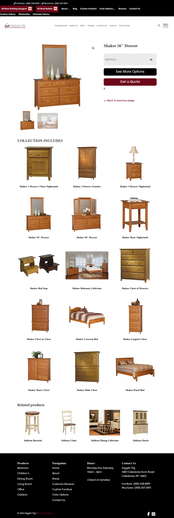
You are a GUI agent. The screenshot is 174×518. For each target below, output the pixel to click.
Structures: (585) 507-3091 (56, 4)
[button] (93, 48)
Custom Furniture (88, 9)
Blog (75, 9)
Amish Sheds (124, 26)
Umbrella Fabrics (41, 14)
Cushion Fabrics (8, 14)
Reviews (122, 9)
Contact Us (134, 9)
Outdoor (113, 26)
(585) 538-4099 (141, 484)
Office (82, 26)
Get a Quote (130, 82)
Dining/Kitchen (61, 26)
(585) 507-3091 (143, 488)
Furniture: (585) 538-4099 (28, 4)
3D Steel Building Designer (14, 9)
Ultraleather (24, 14)
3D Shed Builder (44, 9)
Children (90, 26)
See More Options (130, 72)
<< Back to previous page (119, 101)
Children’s (23, 473)
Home (55, 468)
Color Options (106, 9)
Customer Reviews (63, 484)
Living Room (102, 26)
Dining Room (25, 479)
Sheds (55, 479)
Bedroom (74, 26)
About (64, 9)
